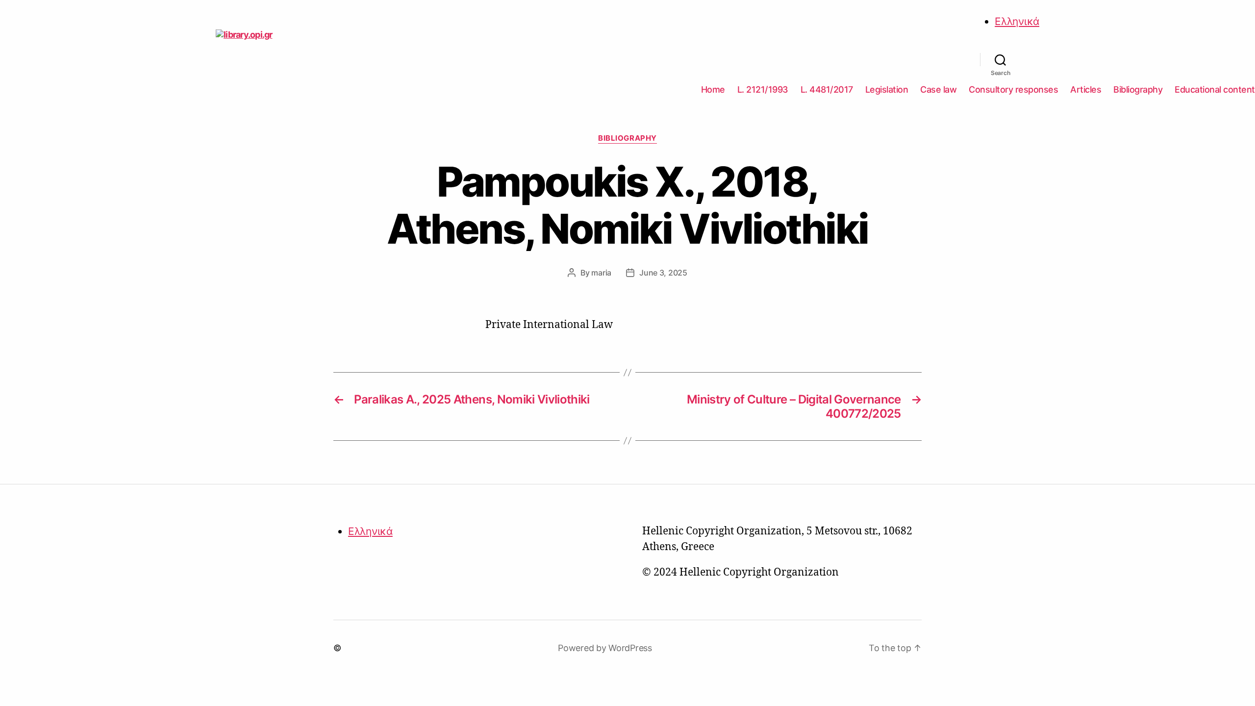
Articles (1085, 89)
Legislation (886, 89)
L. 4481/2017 (827, 89)
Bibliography (1137, 89)
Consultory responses (1013, 89)
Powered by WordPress (605, 648)
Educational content (1215, 89)
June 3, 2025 (663, 272)
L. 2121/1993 (762, 89)
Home (713, 89)
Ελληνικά (1017, 21)
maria (601, 272)
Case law (938, 89)
